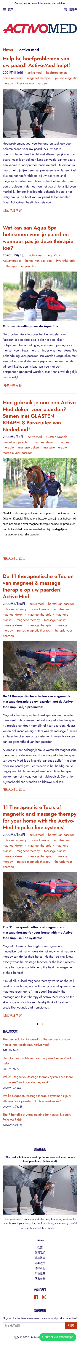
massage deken (28, 447)
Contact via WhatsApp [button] (57, 1337)
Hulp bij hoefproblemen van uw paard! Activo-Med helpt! (36, 62)
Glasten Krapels (56, 437)
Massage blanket (55, 620)
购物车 (73, 9)
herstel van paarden (38, 260)
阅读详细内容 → (14, 210)
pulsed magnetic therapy (33, 630)
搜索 (40, 1247)
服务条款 (40, 1279)
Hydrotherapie (65, 260)
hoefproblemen (56, 72)
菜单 (10, 9)
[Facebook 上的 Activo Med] (36, 1298)
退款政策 (40, 1263)
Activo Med (37, 1337)
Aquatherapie (12, 260)
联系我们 (40, 1252)
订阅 (71, 1326)
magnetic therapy (28, 620)
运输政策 (40, 1258)
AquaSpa (54, 255)
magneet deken (44, 442)
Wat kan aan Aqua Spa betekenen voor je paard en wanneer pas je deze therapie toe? (38, 238)
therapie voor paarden (32, 83)
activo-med (35, 72)
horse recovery (13, 78)
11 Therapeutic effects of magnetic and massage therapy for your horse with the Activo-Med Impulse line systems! (39, 817)
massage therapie (55, 447)
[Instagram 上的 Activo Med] (44, 1298)
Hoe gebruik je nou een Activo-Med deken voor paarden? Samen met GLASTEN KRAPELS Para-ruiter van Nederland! (40, 416)
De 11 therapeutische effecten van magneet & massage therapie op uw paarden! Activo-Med (38, 586)
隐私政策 (40, 1273)
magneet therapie (39, 78)
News (8, 50)
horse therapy (40, 609)
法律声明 (40, 1268)
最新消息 (40, 1150)
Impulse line (61, 609)
